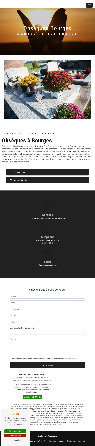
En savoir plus (20, 172)
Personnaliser (15, 440)
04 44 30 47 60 (47, 243)
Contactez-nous (21, 180)
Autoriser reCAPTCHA (32, 397)
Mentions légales (55, 441)
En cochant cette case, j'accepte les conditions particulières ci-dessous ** (45, 358)
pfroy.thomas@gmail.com (47, 265)
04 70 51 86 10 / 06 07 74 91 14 (47, 240)
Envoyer (50, 365)
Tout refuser (15, 435)
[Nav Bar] (89, 5)
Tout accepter (15, 431)
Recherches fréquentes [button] (47, 436)
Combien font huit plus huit (22, 328)
